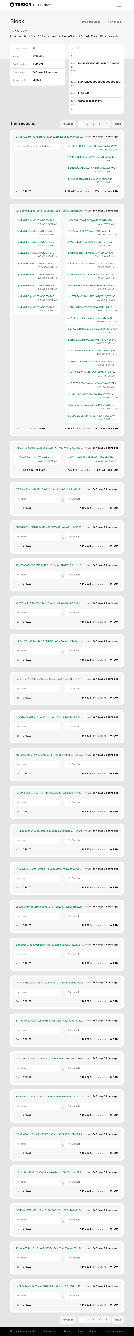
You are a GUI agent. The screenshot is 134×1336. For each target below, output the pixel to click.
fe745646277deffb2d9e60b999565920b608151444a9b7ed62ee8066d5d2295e (50, 1210)
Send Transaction (114, 1331)
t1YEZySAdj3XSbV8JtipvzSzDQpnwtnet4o (89, 231)
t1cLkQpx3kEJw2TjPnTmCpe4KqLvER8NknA (91, 394)
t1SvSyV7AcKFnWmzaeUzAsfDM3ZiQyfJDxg (91, 405)
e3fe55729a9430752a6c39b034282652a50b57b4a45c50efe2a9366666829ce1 (50, 136)
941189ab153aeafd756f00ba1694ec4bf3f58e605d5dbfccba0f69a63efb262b (50, 982)
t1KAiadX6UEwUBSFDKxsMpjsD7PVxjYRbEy (91, 307)
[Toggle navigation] (119, 5)
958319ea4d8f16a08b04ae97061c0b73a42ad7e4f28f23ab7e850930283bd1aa (50, 603)
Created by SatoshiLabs (23, 1331)
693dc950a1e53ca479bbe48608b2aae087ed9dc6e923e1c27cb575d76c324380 (50, 869)
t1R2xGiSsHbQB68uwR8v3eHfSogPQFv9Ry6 (91, 285)
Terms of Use (50, 1331)
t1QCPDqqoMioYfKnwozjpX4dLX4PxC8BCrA (91, 416)
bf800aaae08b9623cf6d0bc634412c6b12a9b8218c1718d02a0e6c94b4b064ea (50, 755)
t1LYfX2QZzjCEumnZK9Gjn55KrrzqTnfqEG (90, 318)
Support (93, 1331)
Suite (80, 1331)
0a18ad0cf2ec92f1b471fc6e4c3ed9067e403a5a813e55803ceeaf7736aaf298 (50, 679)
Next (118, 124)
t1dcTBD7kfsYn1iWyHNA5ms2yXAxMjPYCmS (91, 296)
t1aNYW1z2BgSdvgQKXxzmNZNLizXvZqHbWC (92, 329)
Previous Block (91, 22)
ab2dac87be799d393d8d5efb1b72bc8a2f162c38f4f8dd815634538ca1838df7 (50, 1058)
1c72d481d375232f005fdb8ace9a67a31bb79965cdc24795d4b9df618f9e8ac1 (50, 1172)
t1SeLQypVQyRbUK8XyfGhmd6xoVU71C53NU (92, 339)
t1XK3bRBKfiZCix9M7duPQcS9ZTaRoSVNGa (91, 372)
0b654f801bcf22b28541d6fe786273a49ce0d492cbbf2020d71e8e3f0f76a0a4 (50, 527)
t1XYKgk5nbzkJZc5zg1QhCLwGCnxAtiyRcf (90, 178)
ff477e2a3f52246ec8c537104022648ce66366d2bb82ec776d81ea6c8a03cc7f (50, 641)
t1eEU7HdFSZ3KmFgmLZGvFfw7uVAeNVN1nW (92, 146)
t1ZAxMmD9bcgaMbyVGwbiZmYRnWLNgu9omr (93, 350)
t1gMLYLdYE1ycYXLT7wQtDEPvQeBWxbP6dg (41, 220)
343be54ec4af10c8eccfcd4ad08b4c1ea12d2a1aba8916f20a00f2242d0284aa (50, 831)
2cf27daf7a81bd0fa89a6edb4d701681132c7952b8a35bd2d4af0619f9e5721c (50, 906)
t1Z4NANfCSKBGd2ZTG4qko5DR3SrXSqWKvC (92, 167)
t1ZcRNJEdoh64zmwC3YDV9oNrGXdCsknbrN (92, 157)
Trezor (67, 1331)
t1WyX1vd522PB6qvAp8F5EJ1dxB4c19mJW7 (91, 242)
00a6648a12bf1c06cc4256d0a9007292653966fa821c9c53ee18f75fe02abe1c (50, 448)
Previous (67, 124)
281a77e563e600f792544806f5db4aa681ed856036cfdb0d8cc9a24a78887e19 (50, 565)
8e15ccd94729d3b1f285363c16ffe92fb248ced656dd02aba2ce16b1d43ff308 (50, 1096)
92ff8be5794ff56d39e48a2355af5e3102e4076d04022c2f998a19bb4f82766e (50, 1248)
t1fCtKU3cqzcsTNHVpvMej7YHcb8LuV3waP (91, 252)
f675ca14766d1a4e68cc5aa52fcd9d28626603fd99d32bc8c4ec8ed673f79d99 (50, 489)
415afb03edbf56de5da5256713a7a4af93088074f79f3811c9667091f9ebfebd (50, 1134)
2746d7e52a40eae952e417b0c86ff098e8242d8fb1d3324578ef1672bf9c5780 (50, 717)
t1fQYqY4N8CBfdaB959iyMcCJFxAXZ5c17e (90, 457)
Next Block (114, 22)
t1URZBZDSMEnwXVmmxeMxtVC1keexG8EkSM (93, 383)
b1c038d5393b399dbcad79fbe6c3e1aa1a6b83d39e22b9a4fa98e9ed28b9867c (50, 944)
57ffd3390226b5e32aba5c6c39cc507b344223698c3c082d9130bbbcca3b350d (50, 1020)
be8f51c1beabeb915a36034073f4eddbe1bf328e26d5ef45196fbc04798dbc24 (50, 1286)
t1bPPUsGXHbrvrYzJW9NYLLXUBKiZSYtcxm (91, 263)
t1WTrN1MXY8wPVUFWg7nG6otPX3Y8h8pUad (93, 361)
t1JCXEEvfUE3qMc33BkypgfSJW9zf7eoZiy (90, 220)
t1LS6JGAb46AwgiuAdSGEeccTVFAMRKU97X (92, 274)
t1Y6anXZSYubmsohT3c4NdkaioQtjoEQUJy (39, 457)
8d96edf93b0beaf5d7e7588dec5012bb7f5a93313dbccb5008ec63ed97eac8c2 (50, 210)
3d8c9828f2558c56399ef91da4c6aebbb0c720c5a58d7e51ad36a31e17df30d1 (50, 793)
